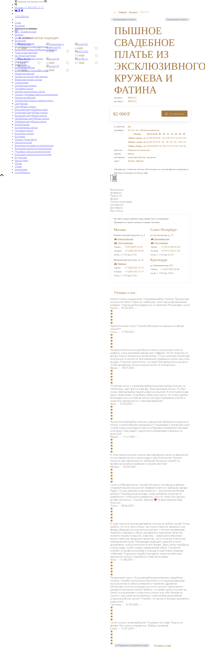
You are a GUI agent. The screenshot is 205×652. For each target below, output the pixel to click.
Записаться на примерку (26, 29)
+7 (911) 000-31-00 (170, 250)
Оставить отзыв (162, 645)
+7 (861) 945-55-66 (169, 269)
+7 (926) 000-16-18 (134, 267)
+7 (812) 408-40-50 (170, 247)
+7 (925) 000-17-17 (134, 271)
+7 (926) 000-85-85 (134, 250)
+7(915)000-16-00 (133, 247)
